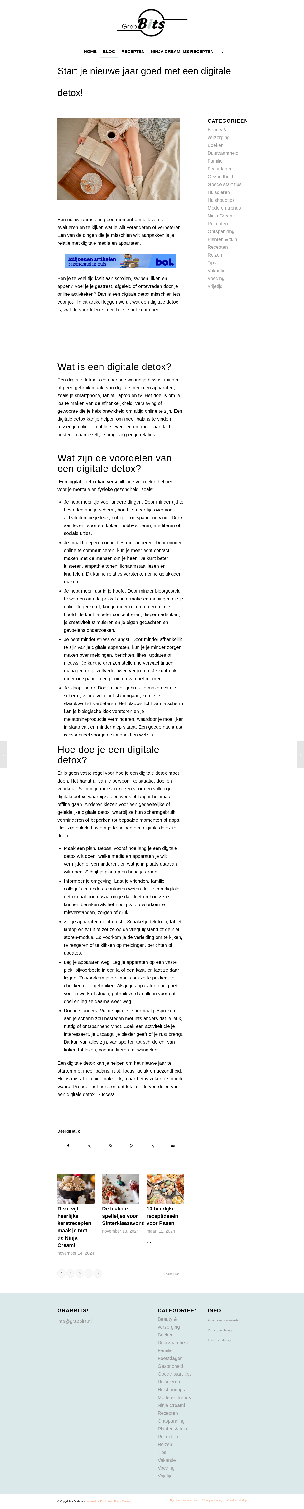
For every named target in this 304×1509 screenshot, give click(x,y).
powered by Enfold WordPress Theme (108, 1501)
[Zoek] (220, 51)
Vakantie (217, 270)
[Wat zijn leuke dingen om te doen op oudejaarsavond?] (3, 754)
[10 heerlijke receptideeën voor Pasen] (165, 1189)
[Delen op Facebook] (68, 1146)
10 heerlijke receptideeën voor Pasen (162, 1216)
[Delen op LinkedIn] (152, 1146)
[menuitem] (90, 51)
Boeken (215, 145)
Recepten (218, 247)
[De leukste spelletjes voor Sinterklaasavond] (120, 1189)
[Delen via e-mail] (173, 1146)
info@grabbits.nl (74, 1321)
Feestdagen (220, 168)
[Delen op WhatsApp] (110, 1146)
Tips (212, 262)
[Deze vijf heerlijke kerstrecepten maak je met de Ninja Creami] (76, 1189)
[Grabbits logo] (152, 22)
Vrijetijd (215, 286)
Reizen (215, 255)
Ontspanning (221, 231)
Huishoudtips (221, 200)
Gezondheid (220, 176)
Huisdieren (219, 192)
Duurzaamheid (223, 153)
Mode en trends (224, 208)
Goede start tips (225, 184)
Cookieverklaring (219, 1340)
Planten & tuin (222, 239)
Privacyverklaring (220, 1330)
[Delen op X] (89, 1146)
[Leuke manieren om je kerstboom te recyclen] (300, 754)
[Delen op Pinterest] (131, 1146)
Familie (215, 161)
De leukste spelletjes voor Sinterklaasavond (123, 1216)
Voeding (216, 278)
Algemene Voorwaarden (224, 1320)
